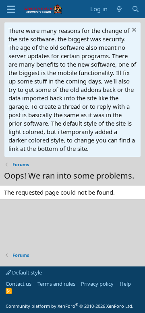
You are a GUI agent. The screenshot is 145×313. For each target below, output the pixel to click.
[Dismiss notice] (133, 30)
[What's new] (119, 9)
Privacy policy (97, 283)
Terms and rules (56, 283)
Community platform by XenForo (69, 306)
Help (125, 283)
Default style (26, 272)
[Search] (135, 9)
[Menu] (11, 9)
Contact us (18, 283)
